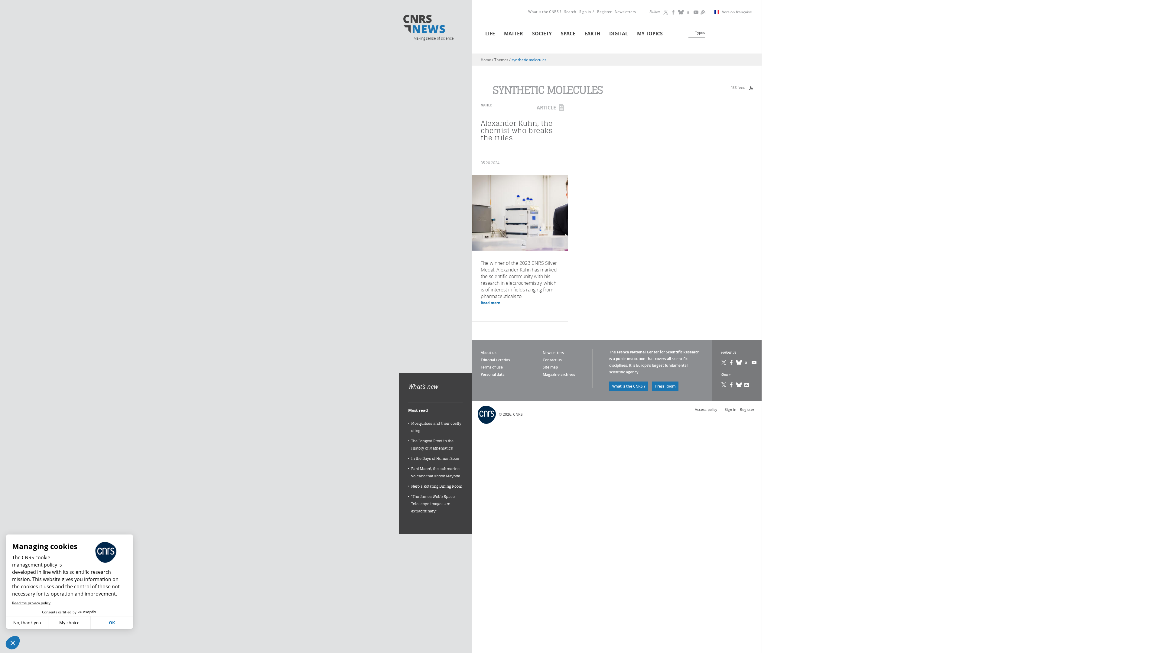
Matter (513, 33)
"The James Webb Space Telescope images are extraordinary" (433, 503)
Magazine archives (559, 374)
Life (490, 33)
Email (747, 384)
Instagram (689, 12)
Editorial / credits (495, 359)
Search (570, 11)
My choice (69, 622)
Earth (592, 33)
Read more (490, 302)
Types (700, 32)
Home (486, 59)
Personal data (493, 374)
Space (568, 33)
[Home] (433, 25)
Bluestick (681, 12)
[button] (12, 642)
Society (542, 33)
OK (112, 622)
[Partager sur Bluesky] (739, 384)
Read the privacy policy (31, 603)
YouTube (696, 12)
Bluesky (739, 362)
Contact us (552, 359)
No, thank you (27, 622)
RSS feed (737, 87)
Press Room (665, 386)
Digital (618, 33)
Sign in (585, 11)
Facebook (674, 12)
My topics (650, 33)
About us (488, 352)
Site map (550, 367)
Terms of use (492, 367)
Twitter (666, 12)
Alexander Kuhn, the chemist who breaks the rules (517, 130)
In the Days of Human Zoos (435, 458)
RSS (702, 12)
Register (604, 11)
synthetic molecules (529, 59)
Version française (737, 12)
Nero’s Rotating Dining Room (436, 486)
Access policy (706, 409)
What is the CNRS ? (544, 11)
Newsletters (625, 11)
